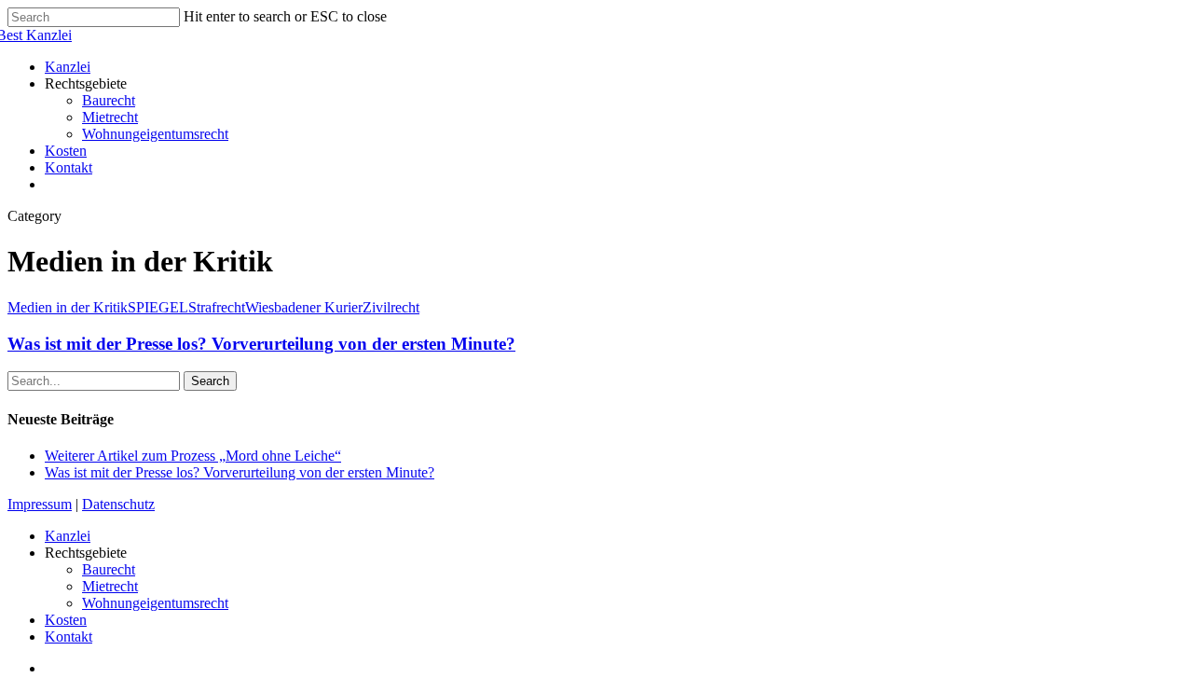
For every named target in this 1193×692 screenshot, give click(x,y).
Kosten (66, 620)
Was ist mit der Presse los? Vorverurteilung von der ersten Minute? (261, 343)
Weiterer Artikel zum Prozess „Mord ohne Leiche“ (193, 456)
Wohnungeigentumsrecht (155, 603)
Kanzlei (67, 536)
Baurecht (108, 569)
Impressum (39, 504)
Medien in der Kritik (67, 307)
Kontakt (68, 636)
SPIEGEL (158, 307)
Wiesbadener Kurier (304, 307)
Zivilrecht (391, 307)
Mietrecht (110, 586)
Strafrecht (216, 307)
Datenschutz (118, 504)
